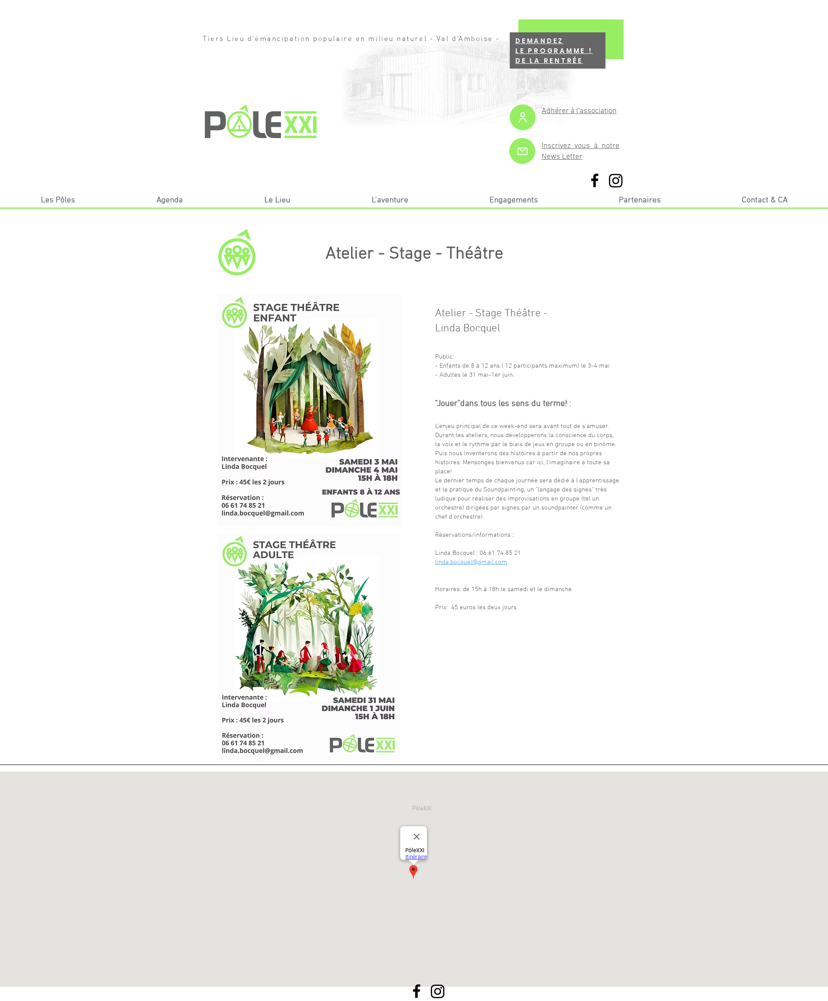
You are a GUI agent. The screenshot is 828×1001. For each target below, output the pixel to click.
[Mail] (522, 151)
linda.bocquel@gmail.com (471, 562)
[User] (523, 117)
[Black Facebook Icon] (595, 180)
